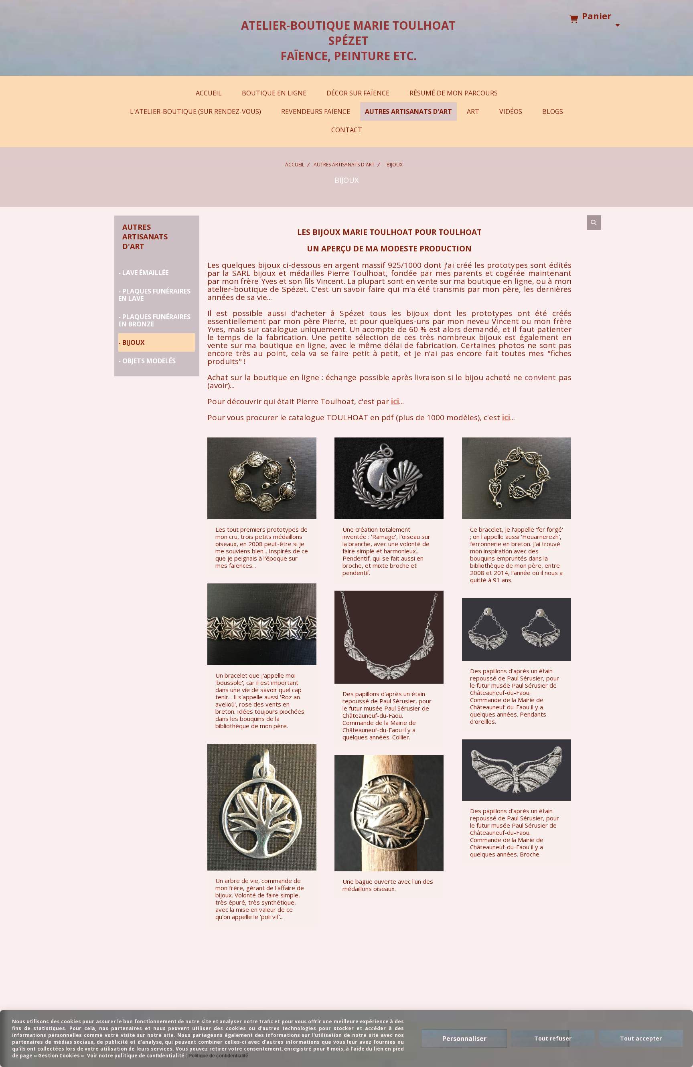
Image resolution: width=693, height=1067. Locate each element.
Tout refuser (552, 1038)
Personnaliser (464, 1038)
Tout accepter (641, 1038)
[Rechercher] (594, 222)
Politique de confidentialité (217, 1056)
